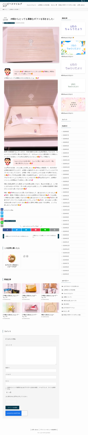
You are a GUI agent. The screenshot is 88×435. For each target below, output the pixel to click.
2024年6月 (66, 224)
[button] (7, 229)
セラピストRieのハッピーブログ (11, 266)
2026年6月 (66, 138)
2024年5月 (66, 227)
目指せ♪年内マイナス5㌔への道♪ (72, 314)
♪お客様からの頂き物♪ (9, 22)
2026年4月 (66, 146)
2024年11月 (66, 206)
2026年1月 (66, 156)
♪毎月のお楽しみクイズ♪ (70, 300)
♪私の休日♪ (66, 304)
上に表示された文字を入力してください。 (17, 396)
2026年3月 (66, 149)
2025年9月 (66, 170)
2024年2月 (66, 238)
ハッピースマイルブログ (12, 5)
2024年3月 (66, 235)
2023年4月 (66, 274)
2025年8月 (66, 174)
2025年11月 (66, 163)
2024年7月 (66, 220)
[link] (24, 256)
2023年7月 (66, 263)
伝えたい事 (66, 311)
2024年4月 (66, 231)
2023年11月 (66, 249)
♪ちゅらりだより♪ (68, 293)
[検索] (84, 1)
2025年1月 (66, 199)
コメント (9, 345)
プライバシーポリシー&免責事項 (48, 429)
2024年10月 (66, 210)
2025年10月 (66, 167)
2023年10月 (66, 252)
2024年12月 (66, 202)
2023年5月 (66, 270)
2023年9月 (66, 256)
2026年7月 (66, 135)
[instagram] (27, 256)
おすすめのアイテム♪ (69, 307)
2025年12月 (66, 160)
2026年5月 (66, 142)
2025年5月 (66, 185)
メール (8, 374)
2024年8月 (66, 217)
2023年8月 (66, 260)
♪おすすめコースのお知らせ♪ (71, 286)
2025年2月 (66, 195)
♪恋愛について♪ (67, 297)
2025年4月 (66, 188)
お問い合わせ (35, 429)
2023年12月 (66, 245)
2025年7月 (66, 178)
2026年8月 (66, 131)
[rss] (82, 1)
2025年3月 (66, 192)
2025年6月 (66, 181)
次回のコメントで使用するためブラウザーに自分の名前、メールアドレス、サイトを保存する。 (31, 388)
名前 (7, 367)
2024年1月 (66, 242)
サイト (7, 381)
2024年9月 (66, 213)
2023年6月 (66, 267)
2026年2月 (66, 153)
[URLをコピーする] (54, 229)
